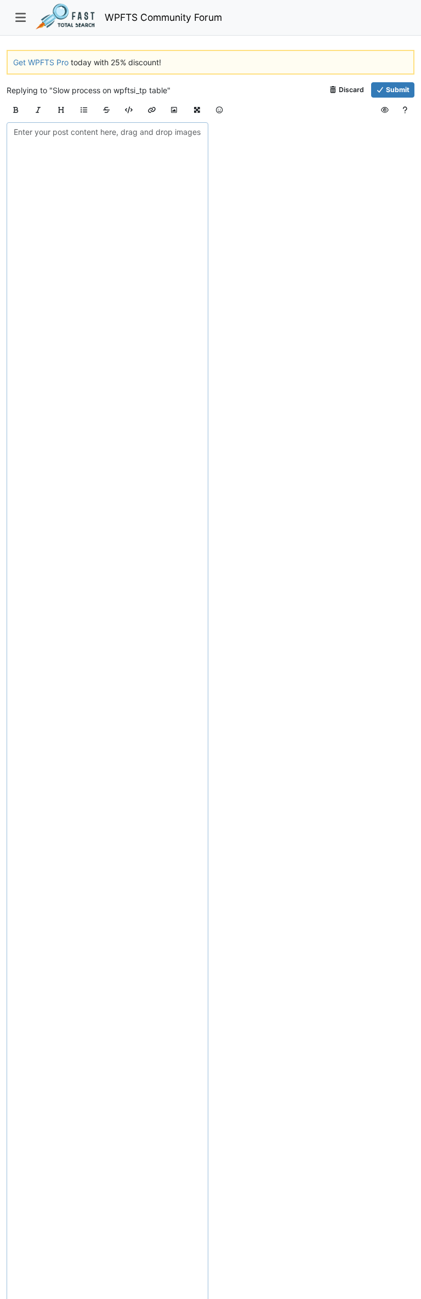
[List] (84, 110)
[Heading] (61, 110)
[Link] (152, 110)
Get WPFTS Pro (41, 62)
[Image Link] (174, 110)
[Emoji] (219, 110)
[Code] (129, 110)
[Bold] (16, 110)
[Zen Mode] (197, 110)
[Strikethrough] (106, 110)
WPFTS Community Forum (163, 17)
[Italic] (38, 110)
